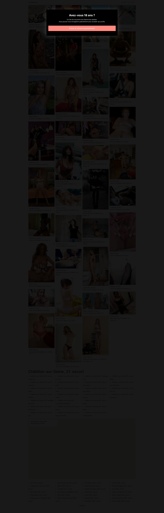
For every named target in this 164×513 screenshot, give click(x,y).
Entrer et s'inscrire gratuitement (82, 28)
